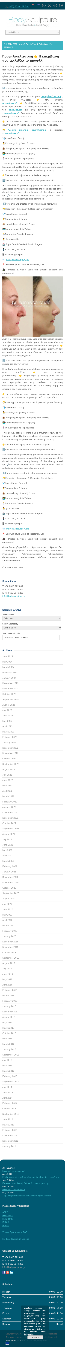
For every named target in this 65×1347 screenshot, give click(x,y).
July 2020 (7, 904)
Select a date (8, 614)
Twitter (49, 4)
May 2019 (7, 979)
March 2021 (8, 861)
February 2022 (9, 801)
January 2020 (9, 936)
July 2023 (7, 710)
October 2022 (9, 758)
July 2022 (7, 774)
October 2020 (9, 888)
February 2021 (9, 866)
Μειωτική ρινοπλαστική (13, 1171)
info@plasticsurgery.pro (17, 259)
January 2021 (9, 871)
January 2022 (9, 807)
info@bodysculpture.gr (13, 596)
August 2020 (8, 898)
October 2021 (9, 823)
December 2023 (10, 683)
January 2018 (9, 1006)
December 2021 (10, 812)
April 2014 (7, 1098)
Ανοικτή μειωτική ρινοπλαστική (27, 130)
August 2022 (8, 769)
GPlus (55, 4)
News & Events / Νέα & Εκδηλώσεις (34, 44)
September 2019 (10, 958)
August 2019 (8, 963)
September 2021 (10, 828)
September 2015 (10, 1054)
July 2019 (7, 968)
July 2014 (7, 1087)
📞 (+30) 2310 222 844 (17, 6)
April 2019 (7, 984)
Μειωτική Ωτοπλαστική (13, 1189)
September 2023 (10, 699)
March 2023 (8, 731)
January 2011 (9, 1146)
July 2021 (7, 839)
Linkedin (61, 4)
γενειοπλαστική (10, 113)
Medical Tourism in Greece (15, 1239)
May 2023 (7, 721)
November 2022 (10, 753)
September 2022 (10, 764)
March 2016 (8, 1044)
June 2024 (7, 656)
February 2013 (9, 1130)
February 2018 (9, 1001)
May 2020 (7, 914)
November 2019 (10, 947)
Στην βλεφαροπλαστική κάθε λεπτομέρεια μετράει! (26, 1195)
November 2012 (10, 1141)
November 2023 (10, 688)
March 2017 (8, 1028)
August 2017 (8, 1017)
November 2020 (10, 882)
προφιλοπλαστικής (51, 96)
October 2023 (9, 694)
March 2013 (8, 1124)
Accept (35, 1337)
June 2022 (7, 780)
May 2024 (7, 661)
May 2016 (7, 1038)
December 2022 (10, 748)
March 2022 (8, 796)
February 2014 (9, 1103)
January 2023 (9, 742)
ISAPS (5, 1225)
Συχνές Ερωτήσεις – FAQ (14, 1232)
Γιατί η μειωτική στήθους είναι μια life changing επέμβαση (30, 1177)
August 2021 (8, 834)
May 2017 (7, 1022)
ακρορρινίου (15, 109)
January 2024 (9, 678)
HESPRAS (7, 1219)
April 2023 (7, 726)
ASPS (5, 1212)
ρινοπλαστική (9, 103)
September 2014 (10, 1081)
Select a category (10, 624)
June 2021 (7, 844)
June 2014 (7, 1092)
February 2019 (9, 990)
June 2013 (7, 1119)
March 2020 (8, 925)
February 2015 (9, 1076)
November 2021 (10, 818)
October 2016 (9, 1033)
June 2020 (7, 909)
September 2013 (10, 1114)
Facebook (44, 4)
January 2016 (9, 1049)
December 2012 (10, 1135)
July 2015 (7, 1060)
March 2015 (8, 1071)
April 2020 (7, 920)
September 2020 (10, 893)
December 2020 (10, 877)
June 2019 (7, 974)
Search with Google (11, 633)
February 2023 (9, 737)
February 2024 (9, 672)
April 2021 (7, 855)
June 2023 (7, 715)
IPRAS (5, 1222)
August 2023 (8, 705)
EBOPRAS (7, 1215)
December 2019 (10, 941)
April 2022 (7, 791)
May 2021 (7, 850)
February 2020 (9, 931)
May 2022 (7, 785)
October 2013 (9, 1108)
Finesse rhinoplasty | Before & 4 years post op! (25, 1183)
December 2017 (10, 1011)
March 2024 (8, 667)
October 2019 (9, 952)
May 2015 (7, 1065)
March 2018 (8, 995)
